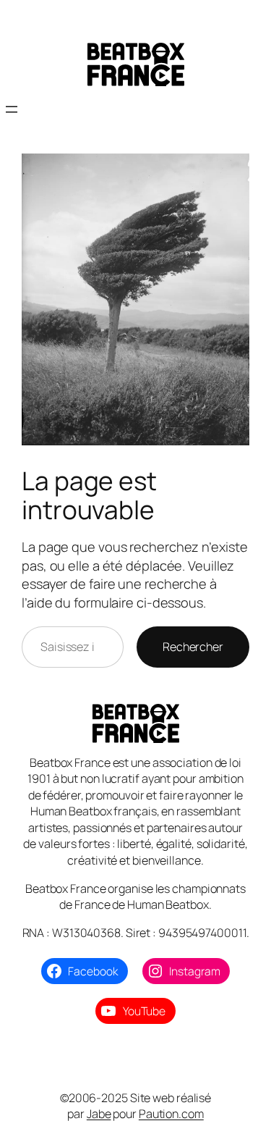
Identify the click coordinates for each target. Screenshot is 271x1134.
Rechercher (193, 647)
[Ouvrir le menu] (11, 109)
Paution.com (171, 1114)
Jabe (99, 1114)
